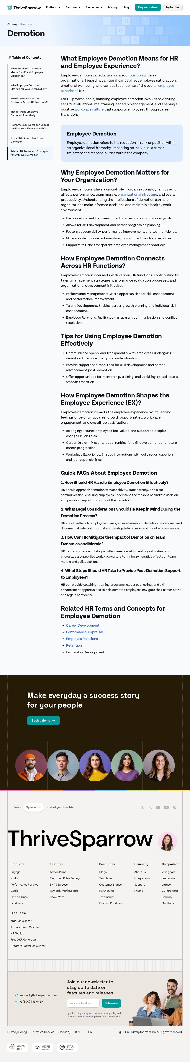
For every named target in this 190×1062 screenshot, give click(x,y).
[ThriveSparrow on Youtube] (166, 807)
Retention (74, 645)
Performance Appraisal (84, 632)
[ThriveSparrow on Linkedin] (158, 807)
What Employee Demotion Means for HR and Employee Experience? (27, 72)
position (136, 75)
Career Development (82, 625)
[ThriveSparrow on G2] (174, 807)
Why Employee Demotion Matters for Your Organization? (29, 87)
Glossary (12, 24)
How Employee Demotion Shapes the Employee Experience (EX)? (30, 126)
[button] (54, 7)
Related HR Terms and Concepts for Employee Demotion (29, 153)
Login (127, 7)
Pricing (112, 7)
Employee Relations (82, 639)
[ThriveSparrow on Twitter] (142, 807)
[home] (24, 7)
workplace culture (89, 109)
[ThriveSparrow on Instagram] (150, 807)
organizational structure (137, 195)
